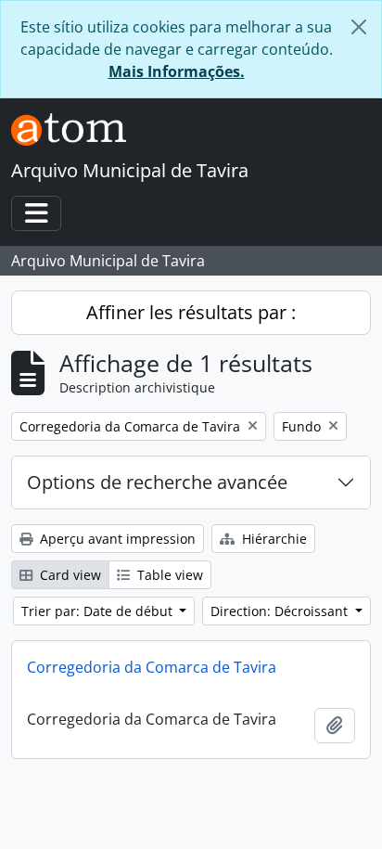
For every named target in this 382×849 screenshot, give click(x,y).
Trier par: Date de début (98, 611)
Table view (168, 575)
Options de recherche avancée (157, 482)
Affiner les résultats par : (191, 312)
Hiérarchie (272, 538)
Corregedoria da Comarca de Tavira (151, 667)
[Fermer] (359, 27)
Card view (68, 575)
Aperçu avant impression (116, 538)
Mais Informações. (176, 71)
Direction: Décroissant (280, 611)
